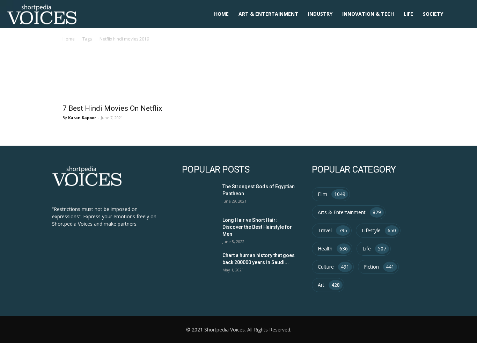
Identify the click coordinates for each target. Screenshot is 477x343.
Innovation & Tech (368, 13)
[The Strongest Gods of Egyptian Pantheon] (198, 194)
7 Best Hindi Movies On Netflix (112, 108)
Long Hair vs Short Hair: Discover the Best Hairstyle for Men (257, 227)
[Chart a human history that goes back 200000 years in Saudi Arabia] (198, 263)
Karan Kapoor (82, 117)
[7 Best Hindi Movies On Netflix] (116, 81)
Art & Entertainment (268, 13)
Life (408, 13)
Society (433, 13)
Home (221, 13)
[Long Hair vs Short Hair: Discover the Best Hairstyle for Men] (198, 228)
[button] (461, 14)
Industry (320, 13)
